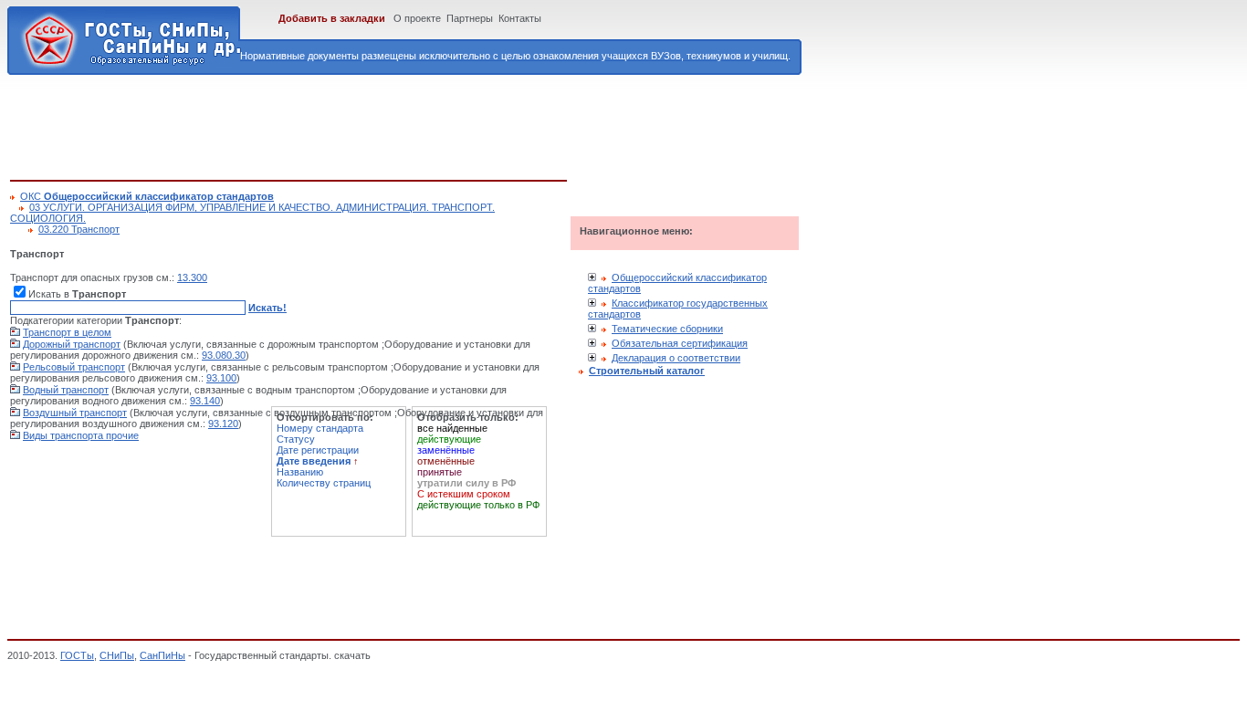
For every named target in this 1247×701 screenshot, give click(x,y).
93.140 (205, 400)
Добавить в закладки (331, 18)
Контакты (519, 18)
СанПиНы (162, 655)
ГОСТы (77, 655)
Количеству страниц (324, 482)
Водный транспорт (66, 389)
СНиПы (117, 655)
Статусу (296, 439)
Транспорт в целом (67, 332)
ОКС (147, 196)
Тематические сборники (667, 328)
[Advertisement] (342, 124)
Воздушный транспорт (75, 412)
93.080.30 (224, 355)
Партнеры (469, 18)
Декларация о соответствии (676, 357)
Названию (300, 471)
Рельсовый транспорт (74, 366)
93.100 (221, 377)
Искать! (267, 307)
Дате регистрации (318, 450)
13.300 (192, 277)
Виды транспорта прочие (81, 435)
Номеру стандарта (320, 428)
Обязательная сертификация (680, 343)
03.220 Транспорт (79, 229)
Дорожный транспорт (72, 344)
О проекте (417, 18)
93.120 (223, 423)
